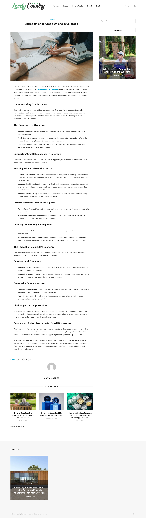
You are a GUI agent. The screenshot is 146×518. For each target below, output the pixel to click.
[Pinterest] (26, 359)
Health (98, 6)
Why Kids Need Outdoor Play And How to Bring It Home (117, 70)
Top (134, 514)
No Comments (59, 28)
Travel (89, 6)
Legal (65, 6)
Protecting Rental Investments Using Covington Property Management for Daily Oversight (29, 490)
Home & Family (77, 6)
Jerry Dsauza (51, 377)
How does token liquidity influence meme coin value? (51, 414)
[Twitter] (22, 359)
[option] (117, 57)
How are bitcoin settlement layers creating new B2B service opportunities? (80, 415)
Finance (52, 19)
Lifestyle (117, 65)
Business (56, 6)
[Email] (29, 359)
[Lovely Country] (28, 6)
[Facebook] (18, 359)
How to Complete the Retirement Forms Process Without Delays (23, 415)
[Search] (134, 6)
